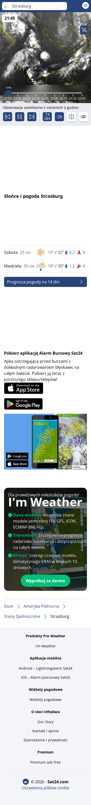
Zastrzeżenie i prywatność (45, 740)
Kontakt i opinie (45, 730)
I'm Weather (45, 646)
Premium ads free (45, 762)
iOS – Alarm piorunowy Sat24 (45, 677)
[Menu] (85, 5)
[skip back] (7, 116)
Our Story (45, 721)
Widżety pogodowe (45, 699)
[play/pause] (19, 116)
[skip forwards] (31, 116)
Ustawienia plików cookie (45, 788)
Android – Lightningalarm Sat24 (45, 668)
